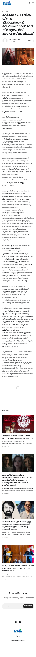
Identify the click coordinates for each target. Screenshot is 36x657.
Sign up (18, 636)
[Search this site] (29, 3)
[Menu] (33, 3)
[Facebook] (20, 622)
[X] (16, 622)
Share (29, 41)
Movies (5, 11)
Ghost (22, 641)
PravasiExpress (14, 40)
